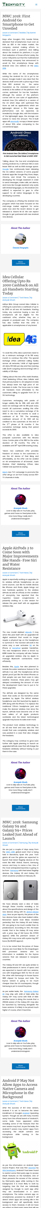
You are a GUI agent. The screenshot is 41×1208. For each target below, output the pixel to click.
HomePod (16, 648)
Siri (30, 645)
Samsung (23, 843)
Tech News (24, 297)
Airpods (28, 632)
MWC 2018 (10, 852)
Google (6, 169)
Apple (16, 666)
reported (32, 1168)
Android (26, 1113)
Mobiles (23, 33)
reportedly (14, 121)
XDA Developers (9, 1170)
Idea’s (5, 472)
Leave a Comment (10, 33)
